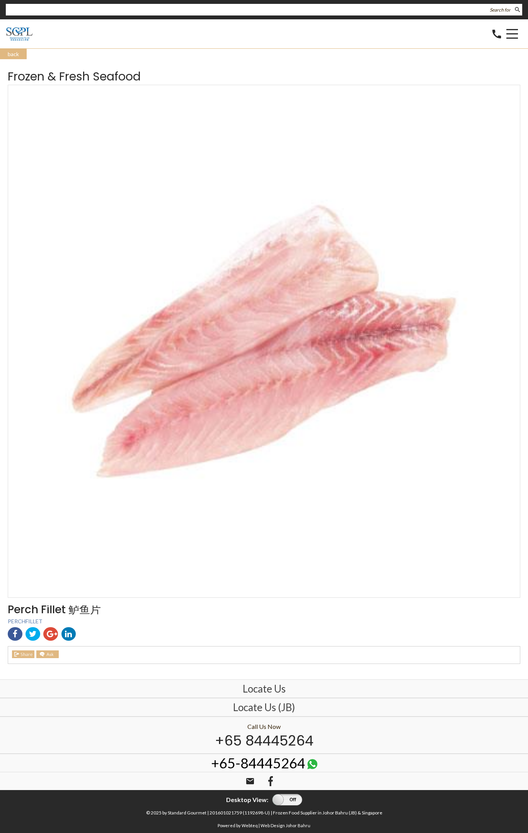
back (13, 54)
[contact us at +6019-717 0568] (312, 766)
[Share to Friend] (23, 654)
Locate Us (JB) (264, 707)
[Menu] (512, 35)
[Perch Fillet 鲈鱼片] (264, 595)
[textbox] (259, 9)
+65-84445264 (258, 762)
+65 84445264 (264, 741)
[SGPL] (19, 39)
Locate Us (264, 688)
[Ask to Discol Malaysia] (47, 654)
